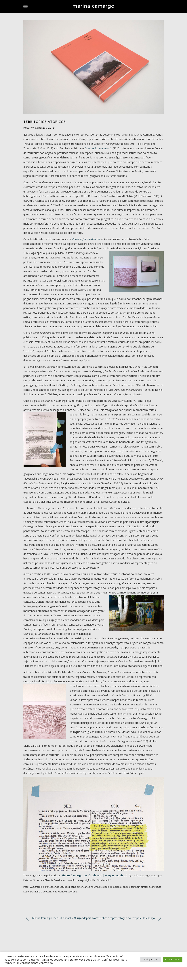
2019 (51, 127)
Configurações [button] (151, 959)
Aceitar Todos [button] (172, 959)
